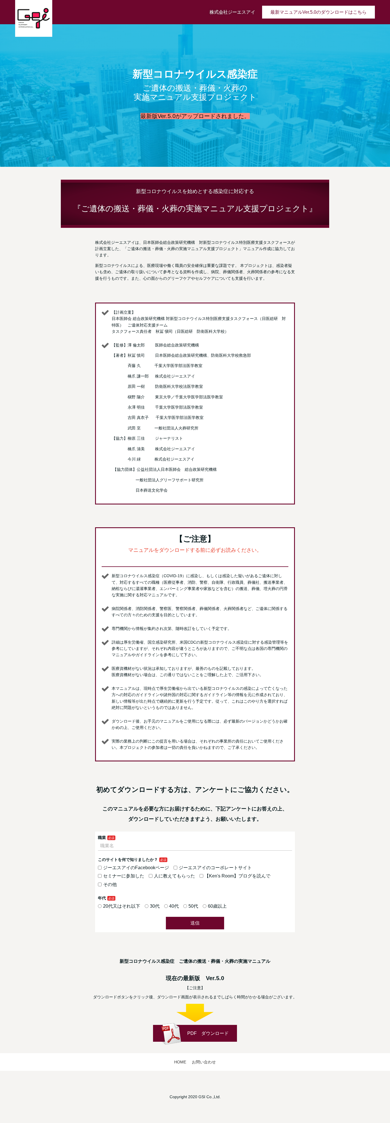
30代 (155, 906)
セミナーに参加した (123, 875)
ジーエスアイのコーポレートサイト (215, 867)
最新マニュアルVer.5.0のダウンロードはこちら (318, 12)
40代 (174, 906)
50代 (193, 906)
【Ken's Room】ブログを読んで (237, 875)
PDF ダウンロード (208, 1033)
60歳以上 (217, 906)
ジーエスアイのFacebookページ (136, 867)
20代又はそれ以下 (121, 906)
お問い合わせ (204, 1062)
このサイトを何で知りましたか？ (128, 859)
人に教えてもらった (174, 875)
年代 (102, 898)
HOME (180, 1062)
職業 (102, 837)
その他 (110, 884)
